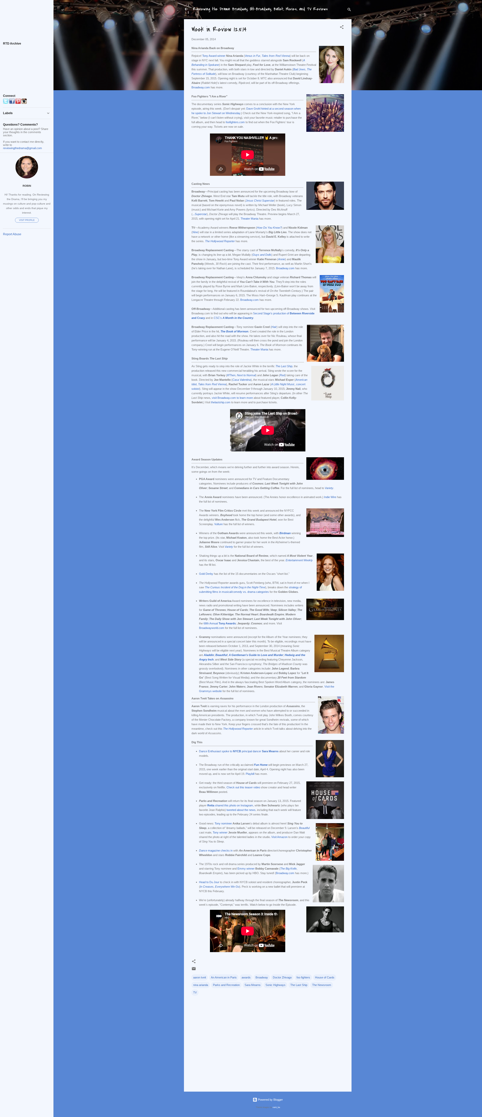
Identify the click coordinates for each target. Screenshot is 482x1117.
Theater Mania (249, 218)
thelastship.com (220, 402)
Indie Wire (330, 497)
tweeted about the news (241, 809)
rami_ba (276, 1107)
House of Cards (324, 977)
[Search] (349, 10)
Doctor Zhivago (282, 977)
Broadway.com (200, 87)
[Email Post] (193, 969)
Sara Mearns (253, 985)
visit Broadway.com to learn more (232, 397)
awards (246, 977)
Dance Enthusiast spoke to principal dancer (238, 751)
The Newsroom (321, 985)
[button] (341, 28)
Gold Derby (206, 573)
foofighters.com (235, 122)
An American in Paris (224, 977)
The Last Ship (298, 985)
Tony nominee (223, 823)
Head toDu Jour (209, 882)
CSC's (233, 317)
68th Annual (220, 623)
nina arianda (200, 985)
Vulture (218, 524)
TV (195, 992)
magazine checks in (216, 850)
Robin (27, 185)
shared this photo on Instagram (230, 805)
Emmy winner (246, 868)
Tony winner (220, 832)
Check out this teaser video (243, 787)
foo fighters (303, 977)
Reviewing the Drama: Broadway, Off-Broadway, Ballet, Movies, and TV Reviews (260, 9)
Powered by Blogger (270, 1099)
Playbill (250, 773)
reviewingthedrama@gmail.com (22, 148)
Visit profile (27, 220)
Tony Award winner (213, 55)
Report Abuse (12, 234)
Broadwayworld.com (211, 627)
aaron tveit (199, 977)
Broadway (261, 977)
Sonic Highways (275, 985)
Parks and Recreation (226, 985)
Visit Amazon (279, 837)
